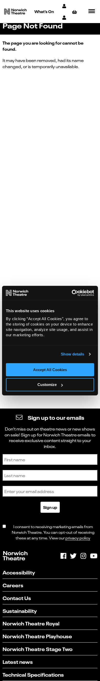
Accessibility (19, 572)
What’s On (44, 11)
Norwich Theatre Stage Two (38, 648)
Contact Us (17, 597)
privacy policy (77, 537)
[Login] (64, 17)
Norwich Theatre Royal (31, 623)
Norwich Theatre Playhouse (37, 635)
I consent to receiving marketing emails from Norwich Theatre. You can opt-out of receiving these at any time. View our (53, 532)
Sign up (50, 507)
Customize (47, 384)
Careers (13, 584)
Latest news (18, 661)
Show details (72, 354)
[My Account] (64, 6)
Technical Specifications (33, 674)
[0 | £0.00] (75, 11)
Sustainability (20, 610)
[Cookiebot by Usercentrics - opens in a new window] (72, 293)
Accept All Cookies (50, 370)
